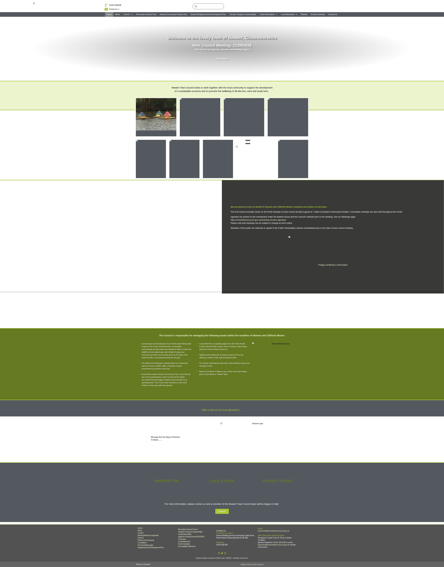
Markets (304, 14)
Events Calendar (318, 14)
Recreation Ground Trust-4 (188, 529)
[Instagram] (225, 553)
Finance (141, 538)
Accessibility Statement (186, 546)
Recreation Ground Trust (146, 14)
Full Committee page (145, 545)
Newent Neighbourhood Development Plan (208, 14)
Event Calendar (184, 544)
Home (109, 14)
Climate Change (184, 175)
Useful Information (267, 14)
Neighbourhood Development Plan (151, 547)
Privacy (139, 564)
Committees (142, 543)
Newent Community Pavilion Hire (173, 14)
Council (126, 14)
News (117, 14)
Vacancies (182, 539)
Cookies (147, 564)
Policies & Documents (146, 540)
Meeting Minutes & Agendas (148, 535)
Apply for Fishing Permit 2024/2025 (191, 537)
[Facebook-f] (219, 553)
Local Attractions (287, 14)
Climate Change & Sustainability (242, 14)
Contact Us (332, 14)
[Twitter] (222, 553)
